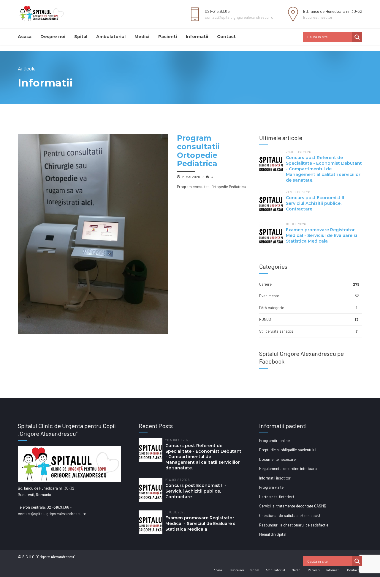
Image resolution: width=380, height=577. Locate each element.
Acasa (24, 36)
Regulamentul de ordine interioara (288, 468)
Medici (141, 36)
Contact (226, 36)
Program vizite (271, 487)
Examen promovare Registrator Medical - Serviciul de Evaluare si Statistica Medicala (321, 235)
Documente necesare (277, 459)
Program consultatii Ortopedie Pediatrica (198, 150)
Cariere (265, 284)
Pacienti (167, 36)
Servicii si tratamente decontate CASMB (292, 506)
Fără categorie (271, 307)
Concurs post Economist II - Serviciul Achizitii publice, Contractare (316, 203)
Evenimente (269, 295)
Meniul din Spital (272, 534)
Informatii (197, 36)
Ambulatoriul (111, 36)
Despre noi (52, 36)
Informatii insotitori (275, 478)
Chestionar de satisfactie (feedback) (289, 515)
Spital (80, 36)
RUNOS (265, 319)
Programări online (274, 440)
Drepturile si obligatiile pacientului (287, 449)
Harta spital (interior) (276, 496)
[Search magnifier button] (357, 37)
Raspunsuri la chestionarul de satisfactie (293, 525)
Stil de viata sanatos (276, 331)
